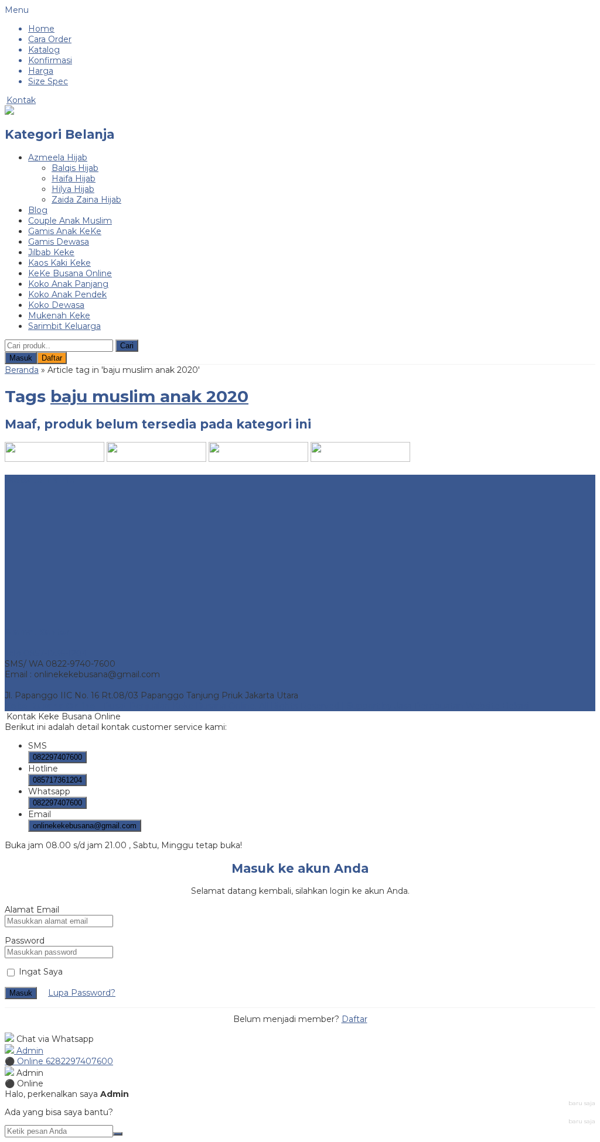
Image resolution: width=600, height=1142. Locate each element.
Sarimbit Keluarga (64, 326)
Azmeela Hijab (57, 157)
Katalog (44, 49)
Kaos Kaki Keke (59, 263)
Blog (37, 210)
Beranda (22, 370)
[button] (126, 345)
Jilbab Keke (51, 252)
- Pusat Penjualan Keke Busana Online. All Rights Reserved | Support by (199, 706)
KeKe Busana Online (70, 273)
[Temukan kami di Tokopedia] (258, 459)
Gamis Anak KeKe (64, 231)
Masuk (20, 358)
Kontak (21, 100)
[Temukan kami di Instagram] (54, 459)
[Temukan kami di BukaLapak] (360, 459)
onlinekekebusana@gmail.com (85, 825)
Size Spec (48, 81)
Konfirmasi (50, 60)
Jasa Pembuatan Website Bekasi (461, 706)
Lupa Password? (81, 992)
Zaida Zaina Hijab (86, 199)
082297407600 (57, 757)
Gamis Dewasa (58, 241)
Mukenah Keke (59, 315)
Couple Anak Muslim (70, 220)
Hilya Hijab (73, 189)
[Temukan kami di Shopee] (156, 459)
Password (25, 940)
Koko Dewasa (56, 305)
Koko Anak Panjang (68, 284)
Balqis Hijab (75, 168)
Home (41, 28)
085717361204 (57, 780)
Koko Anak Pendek (67, 294)
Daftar (52, 358)
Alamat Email (32, 909)
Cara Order (49, 39)
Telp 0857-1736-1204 (46, 653)
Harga (40, 71)
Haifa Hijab (74, 178)
